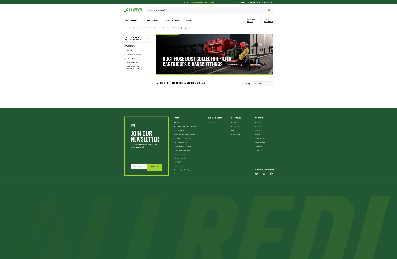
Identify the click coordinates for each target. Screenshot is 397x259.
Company (187, 20)
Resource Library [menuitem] (236, 122)
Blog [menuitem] (232, 130)
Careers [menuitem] (257, 134)
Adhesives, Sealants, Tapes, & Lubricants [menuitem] (185, 126)
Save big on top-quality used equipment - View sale (199, 2)
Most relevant (259, 84)
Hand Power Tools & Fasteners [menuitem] (182, 146)
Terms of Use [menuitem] (258, 146)
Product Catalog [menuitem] (236, 126)
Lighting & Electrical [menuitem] (179, 162)
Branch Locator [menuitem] (259, 138)
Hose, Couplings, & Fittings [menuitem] (182, 150)
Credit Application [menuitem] (260, 142)
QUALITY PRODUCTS (131, 20)
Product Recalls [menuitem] (235, 134)
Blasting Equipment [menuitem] (179, 130)
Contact (242, 2)
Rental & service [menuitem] (212, 122)
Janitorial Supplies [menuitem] (179, 158)
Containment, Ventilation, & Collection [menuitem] (185, 134)
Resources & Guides (171, 20)
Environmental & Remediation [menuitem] (182, 138)
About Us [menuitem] (258, 122)
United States (268, 2)
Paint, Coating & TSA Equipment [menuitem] (183, 170)
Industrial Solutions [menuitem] (179, 154)
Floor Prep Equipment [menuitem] (180, 142)
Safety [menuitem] (176, 174)
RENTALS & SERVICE (151, 20)
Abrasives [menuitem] (177, 122)
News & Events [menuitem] (259, 130)
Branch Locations (255, 2)
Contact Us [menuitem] (258, 126)
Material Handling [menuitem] (179, 166)
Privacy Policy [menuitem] (259, 150)
